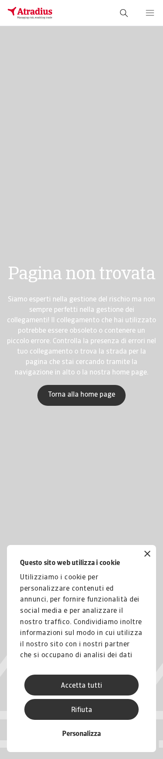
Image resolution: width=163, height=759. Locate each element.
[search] (123, 13)
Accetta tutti (81, 685)
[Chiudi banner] (147, 555)
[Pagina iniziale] (30, 13)
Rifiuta (81, 710)
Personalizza (81, 734)
